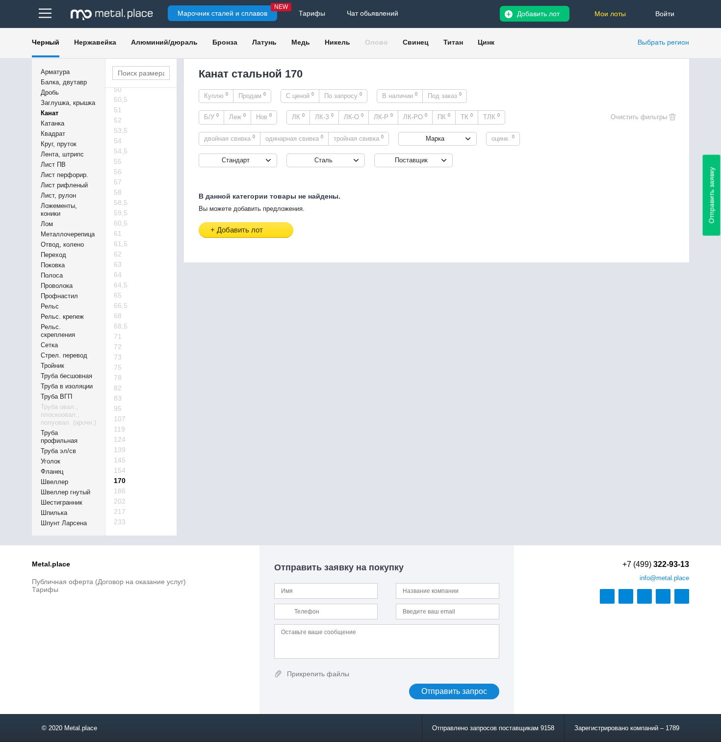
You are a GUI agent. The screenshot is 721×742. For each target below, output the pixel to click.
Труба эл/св (58, 451)
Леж (237, 117)
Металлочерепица (68, 234)
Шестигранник (61, 502)
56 (118, 172)
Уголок (50, 461)
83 (118, 398)
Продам (252, 96)
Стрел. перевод (64, 355)
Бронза (224, 42)
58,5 (121, 202)
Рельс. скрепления (58, 330)
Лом (47, 224)
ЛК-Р (383, 117)
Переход (53, 254)
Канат (49, 113)
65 (118, 295)
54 (118, 141)
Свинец (416, 42)
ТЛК (491, 117)
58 (118, 192)
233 (120, 522)
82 (118, 388)
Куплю (216, 96)
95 (118, 408)
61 (118, 233)
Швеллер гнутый (65, 492)
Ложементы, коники (59, 209)
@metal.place (664, 578)
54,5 (121, 151)
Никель (337, 42)
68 (118, 316)
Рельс (50, 306)
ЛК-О (353, 117)
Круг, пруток (59, 144)
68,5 (121, 326)
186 (120, 491)
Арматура (55, 72)
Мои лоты (610, 14)
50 (118, 89)
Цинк (486, 42)
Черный (45, 42)
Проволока (57, 285)
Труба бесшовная (66, 376)
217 (120, 511)
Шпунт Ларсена (64, 523)
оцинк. (503, 138)
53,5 (121, 130)
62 (118, 254)
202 (120, 501)
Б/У (211, 117)
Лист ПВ (53, 164)
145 (120, 460)
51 (118, 110)
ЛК (298, 117)
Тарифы (45, 589)
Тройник (52, 365)
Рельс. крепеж (62, 316)
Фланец (52, 471)
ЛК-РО (415, 117)
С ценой (300, 96)
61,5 (121, 244)
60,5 (121, 223)
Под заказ (445, 96)
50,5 (121, 99)
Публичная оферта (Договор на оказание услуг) (109, 582)
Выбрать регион (663, 42)
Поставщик (411, 160)
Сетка (49, 345)
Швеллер (54, 482)
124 (120, 439)
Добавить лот (538, 14)
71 (118, 336)
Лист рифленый (64, 185)
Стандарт (236, 160)
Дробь (50, 92)
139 (120, 450)
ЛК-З (324, 117)
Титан (453, 42)
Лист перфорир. (64, 175)
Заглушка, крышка (68, 102)
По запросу (343, 96)
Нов (264, 117)
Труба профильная (59, 436)
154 (120, 470)
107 (120, 419)
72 (118, 347)
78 (118, 378)
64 (118, 275)
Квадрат (53, 133)
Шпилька (54, 512)
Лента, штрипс (62, 154)
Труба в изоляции (67, 386)
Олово (376, 42)
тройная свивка (359, 138)
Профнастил (59, 296)
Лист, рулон (58, 195)
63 (118, 264)
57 (118, 182)
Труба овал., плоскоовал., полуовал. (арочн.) (68, 414)
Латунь (264, 42)
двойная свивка (229, 138)
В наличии (399, 96)
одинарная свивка (294, 138)
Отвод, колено (62, 244)
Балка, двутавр (64, 82)
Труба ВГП (56, 396)
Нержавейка (95, 42)
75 (118, 367)
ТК (467, 117)
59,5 (121, 213)
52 (118, 120)
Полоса (52, 275)
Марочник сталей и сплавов (222, 13)
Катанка (52, 123)
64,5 (121, 285)
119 (119, 429)
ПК (444, 117)
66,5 (121, 305)
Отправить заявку (712, 195)
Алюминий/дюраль (164, 42)
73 (118, 357)
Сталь (323, 160)
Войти (664, 14)
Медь (300, 42)
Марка (435, 138)
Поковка (53, 265)
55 (118, 161)
